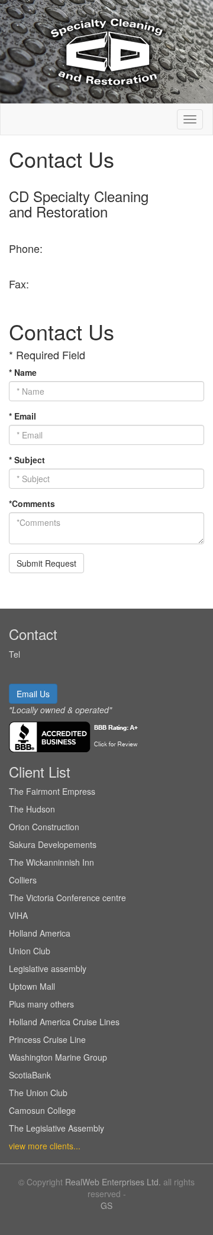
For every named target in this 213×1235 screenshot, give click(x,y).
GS (106, 1205)
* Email (22, 416)
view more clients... (44, 1146)
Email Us (33, 694)
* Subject (27, 460)
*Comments (32, 503)
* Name (23, 372)
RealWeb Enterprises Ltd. (113, 1182)
